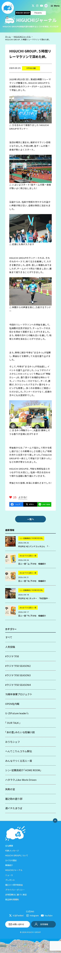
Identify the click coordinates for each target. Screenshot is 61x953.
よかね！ (22, 497)
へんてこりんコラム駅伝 (18, 751)
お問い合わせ (18, 924)
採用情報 (44, 924)
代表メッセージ (12, 850)
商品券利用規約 (12, 899)
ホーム (8, 36)
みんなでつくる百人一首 (18, 760)
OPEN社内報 (12, 703)
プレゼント (10, 879)
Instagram (34, 915)
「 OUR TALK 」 (12, 722)
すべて (8, 637)
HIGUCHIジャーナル (22, 36)
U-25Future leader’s (16, 713)
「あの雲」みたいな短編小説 (20, 732)
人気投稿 (10, 646)
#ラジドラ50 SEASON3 (18, 675)
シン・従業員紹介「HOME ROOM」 (23, 770)
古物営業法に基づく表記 (16, 894)
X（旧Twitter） (18, 915)
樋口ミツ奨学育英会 (14, 884)
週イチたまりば (13, 808)
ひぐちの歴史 (11, 860)
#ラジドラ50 (12, 656)
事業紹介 (9, 865)
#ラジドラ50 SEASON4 (18, 684)
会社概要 (9, 845)
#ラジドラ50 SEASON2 (18, 665)
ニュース (9, 875)
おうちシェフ (12, 741)
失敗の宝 (10, 789)
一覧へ (30, 519)
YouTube (48, 915)
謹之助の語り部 (13, 798)
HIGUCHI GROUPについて (16, 855)
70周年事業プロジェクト (18, 694)
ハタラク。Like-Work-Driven (20, 779)
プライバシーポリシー (15, 889)
